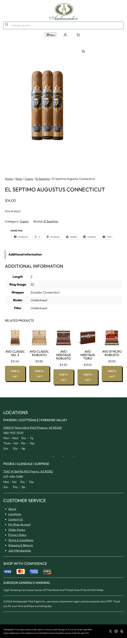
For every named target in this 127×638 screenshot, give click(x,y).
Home (9, 179)
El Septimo (43, 179)
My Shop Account (19, 524)
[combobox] (63, 25)
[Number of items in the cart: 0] (78, 35)
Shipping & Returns (20, 545)
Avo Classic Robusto (39, 353)
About (12, 509)
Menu (52, 35)
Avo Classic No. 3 (15, 353)
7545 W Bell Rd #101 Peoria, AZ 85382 (28, 471)
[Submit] (7, 24)
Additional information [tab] (25, 254)
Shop (18, 179)
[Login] (65, 35)
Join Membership (19, 550)
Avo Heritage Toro (87, 355)
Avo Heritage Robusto (63, 355)
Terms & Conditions (20, 540)
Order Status (16, 530)
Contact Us (15, 519)
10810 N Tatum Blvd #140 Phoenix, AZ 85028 (32, 428)
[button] (83, 52)
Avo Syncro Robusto (112, 353)
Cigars (29, 179)
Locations (14, 514)
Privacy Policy (17, 535)
